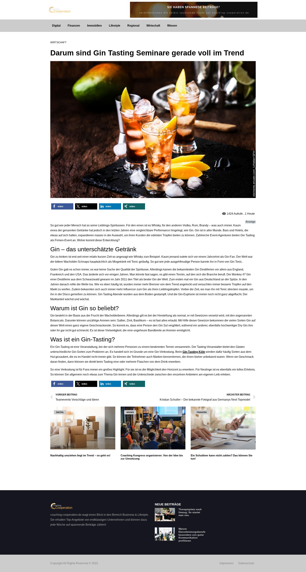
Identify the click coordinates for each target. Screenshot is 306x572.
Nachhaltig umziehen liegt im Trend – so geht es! (80, 455)
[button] (62, 206)
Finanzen (74, 25)
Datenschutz (246, 563)
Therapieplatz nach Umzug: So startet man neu (190, 512)
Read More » (57, 477)
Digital (56, 25)
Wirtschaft (153, 25)
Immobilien (94, 25)
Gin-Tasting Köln (194, 351)
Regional (133, 25)
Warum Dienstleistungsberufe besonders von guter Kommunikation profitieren (191, 534)
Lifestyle (114, 25)
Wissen (172, 25)
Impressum (226, 563)
